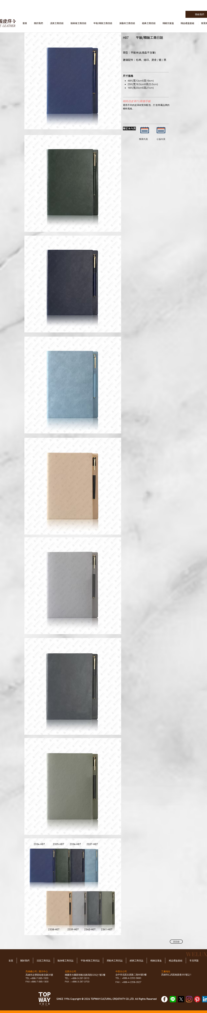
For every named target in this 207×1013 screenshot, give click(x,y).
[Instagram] (189, 999)
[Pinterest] (197, 999)
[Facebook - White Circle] (164, 999)
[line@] (173, 999)
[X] (181, 999)
